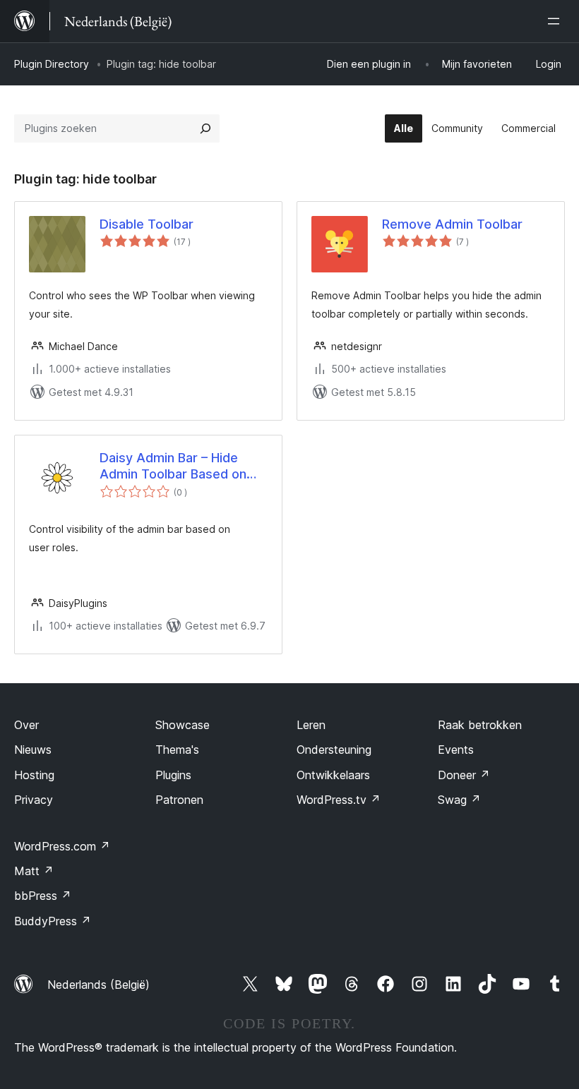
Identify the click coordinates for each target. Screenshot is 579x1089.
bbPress (42, 896)
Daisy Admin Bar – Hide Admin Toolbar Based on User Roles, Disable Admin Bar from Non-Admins (179, 466)
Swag (459, 800)
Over (26, 725)
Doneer (464, 775)
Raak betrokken (480, 725)
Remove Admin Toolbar (452, 224)
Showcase (182, 725)
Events (456, 749)
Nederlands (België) (98, 984)
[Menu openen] (556, 21)
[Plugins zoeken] (205, 128)
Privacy (33, 800)
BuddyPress (52, 921)
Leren (311, 725)
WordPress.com (62, 846)
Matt (34, 871)
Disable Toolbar (146, 224)
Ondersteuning (334, 749)
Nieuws (33, 749)
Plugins (173, 775)
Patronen (179, 800)
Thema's (177, 749)
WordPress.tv (339, 800)
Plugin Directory (51, 64)
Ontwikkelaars (333, 775)
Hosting (34, 775)
